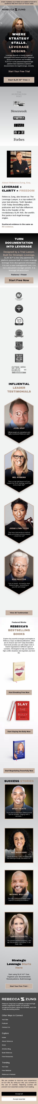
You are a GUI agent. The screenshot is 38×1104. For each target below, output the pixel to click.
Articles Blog (6, 1049)
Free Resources (7, 1056)
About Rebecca (7, 1041)
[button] (35, 9)
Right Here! (29, 4)
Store (4, 1045)
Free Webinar (6, 1070)
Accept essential (19, 1099)
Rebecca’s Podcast (8, 1074)
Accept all (19, 1094)
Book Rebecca (7, 1052)
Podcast (5, 1023)
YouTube (5, 1019)
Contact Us (6, 1027)
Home (4, 1037)
